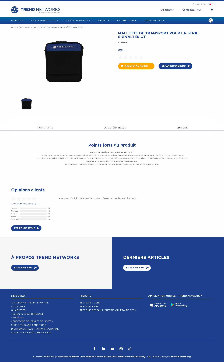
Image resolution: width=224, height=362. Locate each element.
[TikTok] (129, 348)
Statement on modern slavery (129, 357)
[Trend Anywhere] (158, 305)
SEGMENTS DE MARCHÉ (154, 20)
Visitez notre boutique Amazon (31, 333)
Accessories (26, 27)
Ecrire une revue (24, 228)
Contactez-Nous (191, 10)
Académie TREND (125, 20)
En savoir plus (23, 268)
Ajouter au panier (136, 66)
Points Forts (45, 128)
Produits (16, 20)
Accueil (14, 27)
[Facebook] (94, 348)
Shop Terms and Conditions (28, 325)
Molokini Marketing (180, 357)
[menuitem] (167, 10)
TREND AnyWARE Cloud (43, 20)
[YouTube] (112, 348)
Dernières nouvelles (76, 20)
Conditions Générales (67, 357)
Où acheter (167, 10)
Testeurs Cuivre (90, 303)
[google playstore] (179, 305)
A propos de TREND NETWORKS (29, 303)
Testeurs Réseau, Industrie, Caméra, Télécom (108, 310)
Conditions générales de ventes (32, 321)
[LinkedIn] (103, 348)
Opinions (182, 128)
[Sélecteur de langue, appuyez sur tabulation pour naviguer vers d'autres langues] (210, 4)
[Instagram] (121, 348)
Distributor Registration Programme (35, 329)
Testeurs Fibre (89, 307)
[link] (211, 10)
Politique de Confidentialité (96, 357)
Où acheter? (19, 310)
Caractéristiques (115, 128)
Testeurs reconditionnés (27, 314)
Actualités (18, 307)
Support (102, 20)
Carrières (17, 318)
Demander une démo (174, 66)
